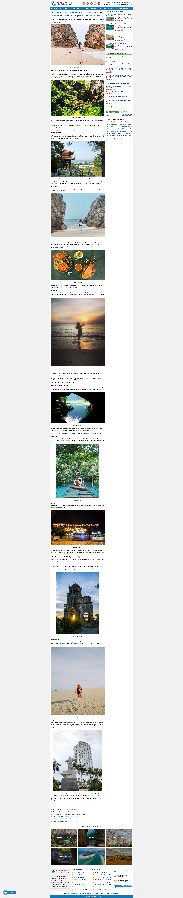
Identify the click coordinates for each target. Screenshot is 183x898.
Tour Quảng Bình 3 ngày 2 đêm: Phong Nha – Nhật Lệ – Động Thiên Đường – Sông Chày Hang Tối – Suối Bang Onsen (119, 70)
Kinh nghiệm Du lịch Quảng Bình (76, 12)
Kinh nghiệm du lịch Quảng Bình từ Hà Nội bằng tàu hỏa (122, 126)
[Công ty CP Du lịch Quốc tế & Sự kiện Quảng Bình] (118, 886)
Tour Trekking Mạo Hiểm (79, 877)
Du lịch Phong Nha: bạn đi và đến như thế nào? (63, 818)
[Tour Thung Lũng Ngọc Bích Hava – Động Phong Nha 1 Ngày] (110, 27)
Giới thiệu (118, 2)
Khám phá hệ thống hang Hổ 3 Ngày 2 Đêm (104, 886)
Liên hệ (130, 2)
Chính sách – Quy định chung (70, 893)
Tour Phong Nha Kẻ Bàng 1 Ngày (115, 11)
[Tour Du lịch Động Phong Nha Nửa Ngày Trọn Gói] (110, 46)
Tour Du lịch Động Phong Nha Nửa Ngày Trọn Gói (117, 43)
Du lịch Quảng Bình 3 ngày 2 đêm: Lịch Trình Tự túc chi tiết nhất (76, 16)
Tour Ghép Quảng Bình (79, 872)
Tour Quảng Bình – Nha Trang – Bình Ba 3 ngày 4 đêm (118, 106)
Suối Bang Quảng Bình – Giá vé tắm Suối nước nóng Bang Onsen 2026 (126, 122)
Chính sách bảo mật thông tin (112, 893)
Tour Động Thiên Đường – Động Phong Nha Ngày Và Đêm (107, 872)
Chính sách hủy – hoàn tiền (85, 893)
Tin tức (126, 2)
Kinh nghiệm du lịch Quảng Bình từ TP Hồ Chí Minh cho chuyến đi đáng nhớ (127, 131)
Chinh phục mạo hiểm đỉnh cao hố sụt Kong (104, 889)
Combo (87, 8)
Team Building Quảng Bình (79, 882)
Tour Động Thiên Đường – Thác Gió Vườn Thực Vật (106, 877)
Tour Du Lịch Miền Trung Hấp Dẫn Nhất (117, 83)
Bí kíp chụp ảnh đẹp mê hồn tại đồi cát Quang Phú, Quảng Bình (124, 135)
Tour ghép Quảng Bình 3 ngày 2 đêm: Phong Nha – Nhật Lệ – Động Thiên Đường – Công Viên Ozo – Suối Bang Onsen (119, 76)
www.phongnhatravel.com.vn (58, 884)
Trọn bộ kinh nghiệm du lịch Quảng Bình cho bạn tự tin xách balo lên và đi (69, 814)
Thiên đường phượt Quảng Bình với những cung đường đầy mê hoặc (125, 138)
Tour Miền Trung (104, 8)
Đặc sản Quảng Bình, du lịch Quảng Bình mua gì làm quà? (65, 809)
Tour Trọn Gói (80, 8)
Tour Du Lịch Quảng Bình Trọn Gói (116, 53)
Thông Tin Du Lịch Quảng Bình (123, 8)
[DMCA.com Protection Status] (128, 886)
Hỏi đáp (123, 2)
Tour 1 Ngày (72, 8)
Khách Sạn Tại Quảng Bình (79, 884)
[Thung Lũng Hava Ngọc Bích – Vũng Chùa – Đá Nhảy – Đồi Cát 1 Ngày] (110, 19)
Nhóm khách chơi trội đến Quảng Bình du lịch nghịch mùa (65, 816)
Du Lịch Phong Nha (111, 2)
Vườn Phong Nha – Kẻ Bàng (60, 8)
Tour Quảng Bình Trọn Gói (79, 874)
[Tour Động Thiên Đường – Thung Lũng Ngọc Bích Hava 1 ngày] (110, 37)
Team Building (94, 8)
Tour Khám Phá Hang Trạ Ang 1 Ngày (103, 882)
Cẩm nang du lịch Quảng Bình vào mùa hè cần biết (121, 133)
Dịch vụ (112, 8)
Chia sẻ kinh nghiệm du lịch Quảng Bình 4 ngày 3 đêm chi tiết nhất (67, 811)
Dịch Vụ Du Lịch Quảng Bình (80, 886)
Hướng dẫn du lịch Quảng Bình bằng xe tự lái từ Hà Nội (122, 129)
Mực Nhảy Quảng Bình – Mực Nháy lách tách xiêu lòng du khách (109, 884)
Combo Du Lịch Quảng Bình (80, 879)
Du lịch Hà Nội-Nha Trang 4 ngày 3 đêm (115, 91)
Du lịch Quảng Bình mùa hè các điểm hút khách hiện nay (122, 124)
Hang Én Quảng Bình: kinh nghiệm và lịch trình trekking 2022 (66, 821)
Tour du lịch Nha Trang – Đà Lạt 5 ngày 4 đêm (116, 96)
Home (53, 12)
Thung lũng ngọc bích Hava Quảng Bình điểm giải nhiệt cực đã (108, 879)
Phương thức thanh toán (98, 893)
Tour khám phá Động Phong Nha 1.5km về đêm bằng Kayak (108, 874)
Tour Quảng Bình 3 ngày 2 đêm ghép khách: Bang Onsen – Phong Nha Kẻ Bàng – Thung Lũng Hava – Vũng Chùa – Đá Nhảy (119, 63)
